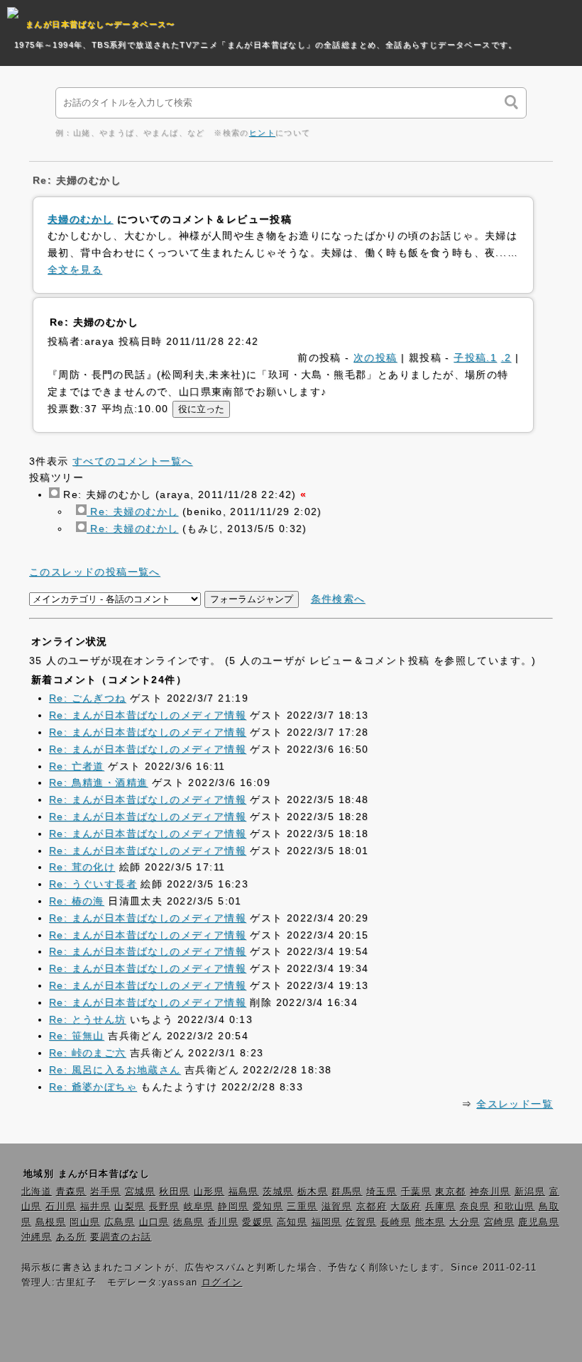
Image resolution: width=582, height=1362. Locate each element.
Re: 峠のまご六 (87, 1052)
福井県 (95, 1207)
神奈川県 (490, 1192)
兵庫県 (440, 1207)
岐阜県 (199, 1207)
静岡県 (233, 1207)
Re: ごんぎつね (87, 698)
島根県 (50, 1222)
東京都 (450, 1192)
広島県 (119, 1222)
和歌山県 (514, 1207)
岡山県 (85, 1222)
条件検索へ (338, 598)
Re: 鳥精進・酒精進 (98, 782)
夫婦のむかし (80, 219)
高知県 (292, 1222)
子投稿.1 (475, 357)
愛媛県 (257, 1222)
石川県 (60, 1207)
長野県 (164, 1207)
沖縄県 (36, 1237)
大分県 (464, 1222)
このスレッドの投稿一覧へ (94, 571)
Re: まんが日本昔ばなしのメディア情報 (147, 715)
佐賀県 (361, 1222)
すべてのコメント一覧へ (132, 461)
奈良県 (475, 1207)
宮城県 (140, 1192)
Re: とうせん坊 (87, 1019)
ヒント (262, 132)
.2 (506, 357)
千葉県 (416, 1192)
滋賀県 (337, 1207)
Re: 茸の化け (82, 867)
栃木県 (312, 1192)
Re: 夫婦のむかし (132, 511)
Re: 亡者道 (76, 766)
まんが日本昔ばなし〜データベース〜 (100, 24)
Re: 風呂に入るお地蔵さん (115, 1069)
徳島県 (188, 1222)
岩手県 (105, 1192)
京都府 (371, 1207)
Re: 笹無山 (76, 1035)
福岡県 (327, 1222)
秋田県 (174, 1192)
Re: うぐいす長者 (93, 884)
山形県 (209, 1192)
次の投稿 (375, 357)
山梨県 (129, 1207)
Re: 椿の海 (76, 901)
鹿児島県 (538, 1222)
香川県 (223, 1222)
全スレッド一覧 (514, 1103)
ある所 (71, 1237)
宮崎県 (499, 1222)
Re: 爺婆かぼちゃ (93, 1086)
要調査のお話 (120, 1237)
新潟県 (530, 1192)
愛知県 (268, 1207)
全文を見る (75, 269)
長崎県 (395, 1222)
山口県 (154, 1222)
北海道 (36, 1192)
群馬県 (346, 1192)
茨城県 (278, 1192)
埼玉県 (381, 1192)
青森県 (71, 1192)
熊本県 (430, 1222)
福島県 (244, 1192)
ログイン (222, 1283)
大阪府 (405, 1207)
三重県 (302, 1207)
